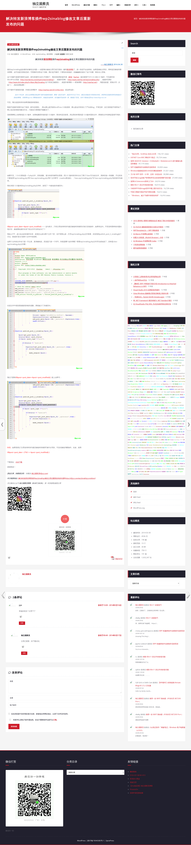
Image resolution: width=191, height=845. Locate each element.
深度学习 (172, 397)
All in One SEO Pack (152, 429)
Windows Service (180, 339)
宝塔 (131, 339)
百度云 (141, 434)
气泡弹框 (176, 360)
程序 (143, 386)
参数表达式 (142, 376)
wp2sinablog (41, 54)
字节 (134, 381)
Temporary (157, 458)
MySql (176, 469)
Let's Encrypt (147, 386)
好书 (135, 400)
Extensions (146, 474)
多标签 (132, 363)
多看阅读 (159, 424)
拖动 (176, 378)
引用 (164, 429)
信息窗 (173, 455)
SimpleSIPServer (132, 336)
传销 (166, 439)
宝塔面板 (154, 370)
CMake (144, 458)
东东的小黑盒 (135, 779)
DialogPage (177, 325)
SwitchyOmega (168, 445)
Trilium (157, 381)
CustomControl (143, 424)
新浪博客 (50, 54)
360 (151, 410)
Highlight (175, 355)
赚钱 (164, 349)
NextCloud (136, 413)
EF (178, 471)
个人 (103, 5)
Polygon (178, 370)
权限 (184, 421)
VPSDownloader (151, 357)
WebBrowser (173, 328)
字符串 (181, 410)
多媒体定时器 (146, 352)
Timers (149, 402)
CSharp (159, 421)
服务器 (151, 325)
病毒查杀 (173, 426)
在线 (135, 347)
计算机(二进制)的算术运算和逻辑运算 (147, 276)
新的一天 (144, 429)
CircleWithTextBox (148, 384)
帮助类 (181, 463)
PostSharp (167, 363)
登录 (152, 328)
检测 (138, 378)
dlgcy (129, 437)
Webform (170, 442)
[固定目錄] (122, 43)
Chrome (181, 331)
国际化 (137, 389)
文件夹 (142, 360)
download (174, 432)
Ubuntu (133, 344)
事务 (184, 325)
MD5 (154, 378)
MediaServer (141, 328)
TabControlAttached (133, 408)
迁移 (130, 357)
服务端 (131, 381)
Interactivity (142, 347)
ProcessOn (150, 368)
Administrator (135, 474)
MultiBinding (157, 413)
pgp (177, 402)
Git (163, 394)
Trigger (155, 325)
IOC (167, 339)
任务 (158, 368)
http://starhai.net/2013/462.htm (51, 90)
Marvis (171, 453)
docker (150, 445)
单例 (150, 336)
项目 (131, 424)
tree (149, 424)
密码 (129, 360)
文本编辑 (154, 421)
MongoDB (168, 331)
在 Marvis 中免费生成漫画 (143, 234)
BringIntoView (134, 384)
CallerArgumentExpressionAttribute (137, 402)
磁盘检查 (140, 352)
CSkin (136, 447)
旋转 (163, 424)
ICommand (139, 437)
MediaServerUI (132, 373)
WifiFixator (176, 336)
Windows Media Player (159, 365)
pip (135, 471)
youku (146, 341)
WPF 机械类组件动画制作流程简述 (143, 167)
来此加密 (146, 355)
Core (165, 416)
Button (169, 469)
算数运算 (161, 331)
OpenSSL (177, 394)
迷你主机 (163, 408)
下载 (179, 432)
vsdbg (134, 421)
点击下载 (19, 462)
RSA (141, 400)
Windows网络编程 (160, 373)
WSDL (147, 378)
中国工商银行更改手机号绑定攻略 (143, 192)
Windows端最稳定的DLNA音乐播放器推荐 (146, 171)
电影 (170, 471)
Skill (165, 432)
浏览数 (145, 434)
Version (159, 355)
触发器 (141, 439)
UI (138, 429)
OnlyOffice (160, 416)
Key (172, 325)
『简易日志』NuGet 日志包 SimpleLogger (148, 297)
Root (161, 381)
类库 (150, 347)
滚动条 (181, 394)
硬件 (148, 471)
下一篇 (153, 336)
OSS (175, 339)
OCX (168, 447)
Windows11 (131, 453)
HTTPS (154, 410)
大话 (178, 429)
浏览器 (166, 344)
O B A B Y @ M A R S (137, 775)
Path (130, 347)
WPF (111, 5)
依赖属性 (137, 410)
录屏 (139, 339)
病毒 (169, 370)
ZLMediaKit (164, 370)
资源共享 (127, 5)
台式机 (150, 466)
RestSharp (147, 381)
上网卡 (155, 384)
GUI (136, 328)
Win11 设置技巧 (156, 605)
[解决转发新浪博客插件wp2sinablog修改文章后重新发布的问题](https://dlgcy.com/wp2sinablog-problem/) (57, 478)
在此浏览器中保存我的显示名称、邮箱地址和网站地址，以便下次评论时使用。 (40, 714)
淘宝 (179, 378)
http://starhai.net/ (90, 82)
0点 (164, 463)
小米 (174, 347)
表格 (181, 429)
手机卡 (129, 394)
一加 (177, 341)
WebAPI (170, 376)
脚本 (145, 408)
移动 (145, 365)
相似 (130, 442)
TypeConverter (154, 352)
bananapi (179, 434)
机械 (143, 389)
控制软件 (132, 410)
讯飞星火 (163, 357)
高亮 (129, 339)
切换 (171, 368)
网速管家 (144, 442)
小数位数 (176, 453)
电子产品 (153, 426)
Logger (139, 405)
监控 (137, 373)
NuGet (177, 410)
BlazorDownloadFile (133, 370)
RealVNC (142, 341)
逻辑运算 (182, 408)
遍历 (155, 402)
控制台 (170, 408)
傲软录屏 (147, 389)
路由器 (146, 328)
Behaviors (132, 466)
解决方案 (87, 5)
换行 (173, 378)
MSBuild (171, 434)
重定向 (158, 384)
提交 (135, 453)
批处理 (134, 376)
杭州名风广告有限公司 (153, 437)
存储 (144, 469)
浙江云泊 (175, 413)
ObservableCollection (147, 447)
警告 (140, 370)
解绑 (149, 331)
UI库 (181, 325)
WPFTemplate (175, 405)
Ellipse (141, 392)
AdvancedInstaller (138, 418)
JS (165, 463)
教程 (95, 5)
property (140, 368)
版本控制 (180, 355)
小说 (178, 445)
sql (161, 384)
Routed (158, 378)
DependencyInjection (155, 471)
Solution (165, 347)
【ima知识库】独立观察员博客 (141, 786)
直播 (129, 439)
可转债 (154, 447)
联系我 (152, 5)
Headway (131, 333)
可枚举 (164, 466)
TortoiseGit (166, 336)
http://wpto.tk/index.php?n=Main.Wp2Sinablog (27, 82)
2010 (129, 389)
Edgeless (149, 397)
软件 (173, 360)
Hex (163, 355)
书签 (134, 360)
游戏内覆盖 (161, 405)
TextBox (147, 426)
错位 (136, 355)
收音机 (161, 378)
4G (150, 426)
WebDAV (135, 339)
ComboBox (158, 469)
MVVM (179, 424)
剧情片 (172, 349)
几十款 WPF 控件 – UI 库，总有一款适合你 (146, 174)
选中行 (141, 325)
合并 (179, 389)
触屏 (171, 347)
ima (160, 439)
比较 (170, 455)
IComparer (156, 328)
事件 (171, 355)
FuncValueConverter (153, 439)
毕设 (138, 325)
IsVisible (130, 355)
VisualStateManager (157, 347)
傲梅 (140, 381)
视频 (134, 447)
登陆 (149, 328)
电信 (181, 432)
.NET (151, 365)
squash (162, 344)
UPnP (129, 413)
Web (183, 336)
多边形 (168, 424)
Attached (130, 352)
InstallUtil (168, 381)
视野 (147, 370)
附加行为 (182, 466)
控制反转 (140, 384)
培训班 (148, 418)
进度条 (170, 384)
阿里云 (165, 355)
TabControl (159, 349)
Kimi (160, 437)
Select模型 (181, 453)
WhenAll (147, 376)
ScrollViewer (131, 458)
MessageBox (182, 461)
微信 (143, 437)
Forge (131, 439)
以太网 (167, 360)
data (162, 400)
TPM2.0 (155, 392)
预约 (170, 426)
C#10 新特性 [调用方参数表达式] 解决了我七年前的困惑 (154, 221)
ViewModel (166, 453)
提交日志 (131, 400)
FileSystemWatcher (144, 461)
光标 (172, 466)
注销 (164, 461)
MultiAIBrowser (173, 333)
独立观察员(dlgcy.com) (39, 473)
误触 (169, 355)
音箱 (158, 402)
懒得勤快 (133, 772)
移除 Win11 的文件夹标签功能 (142, 185)
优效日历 (133, 782)
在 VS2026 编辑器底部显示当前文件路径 (148, 227)
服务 (182, 455)
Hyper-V (130, 426)
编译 (132, 421)
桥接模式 (177, 421)
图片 (167, 408)
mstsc (166, 442)
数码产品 (167, 349)
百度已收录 (69, 54)
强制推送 (133, 331)
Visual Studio (148, 394)
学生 (182, 418)
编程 (118, 5)
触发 (169, 339)
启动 (150, 355)
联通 (139, 357)
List (140, 421)
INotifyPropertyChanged (147, 339)
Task (160, 376)
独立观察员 (40, 3)
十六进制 (142, 410)
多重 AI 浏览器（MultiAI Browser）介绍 (148, 237)
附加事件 (174, 418)
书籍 (153, 416)
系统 (164, 339)
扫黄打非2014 (135, 455)
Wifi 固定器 (175, 384)
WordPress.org (139, 508)
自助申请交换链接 (136, 793)
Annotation (159, 426)
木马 (163, 363)
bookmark (160, 352)
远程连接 (181, 405)
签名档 (131, 432)
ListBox (154, 376)
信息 (135, 439)
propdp (179, 418)
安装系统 (181, 458)
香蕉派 (167, 432)
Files (132, 413)
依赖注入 (151, 413)
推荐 (169, 439)
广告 (178, 408)
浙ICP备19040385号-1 (95, 840)
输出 (177, 458)
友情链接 (139, 365)
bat (138, 394)
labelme (175, 424)
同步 (166, 413)
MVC (174, 450)
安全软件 (148, 432)
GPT (133, 434)
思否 (146, 455)
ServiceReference (140, 344)
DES (136, 469)
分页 (182, 328)
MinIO (177, 450)
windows (170, 413)
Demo (166, 434)
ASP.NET (168, 397)
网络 (178, 463)
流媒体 (173, 471)
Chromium (133, 445)
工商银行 (167, 458)
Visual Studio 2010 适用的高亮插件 (146, 290)
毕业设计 (135, 352)
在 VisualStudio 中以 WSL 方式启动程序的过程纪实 (152, 304)
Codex (160, 410)
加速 (160, 400)
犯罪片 (144, 418)
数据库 (163, 397)
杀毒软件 (159, 370)
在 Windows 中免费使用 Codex (144, 241)
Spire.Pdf (153, 418)
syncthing (154, 466)
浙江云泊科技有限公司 (153, 341)
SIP (133, 426)
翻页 (166, 365)
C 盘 (177, 347)
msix (173, 469)
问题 (158, 447)
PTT (161, 360)
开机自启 (134, 416)
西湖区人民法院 (170, 463)
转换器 (176, 389)
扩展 (140, 458)
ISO (171, 394)
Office (160, 463)
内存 (137, 376)
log (157, 400)
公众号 (168, 392)
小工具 (155, 455)
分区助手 (130, 341)
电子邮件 (152, 405)
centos (154, 434)
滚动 (176, 463)
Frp (177, 331)
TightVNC (146, 413)
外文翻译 (130, 328)
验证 (162, 333)
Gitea (168, 450)
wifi (160, 402)
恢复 (133, 471)
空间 (177, 426)
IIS (170, 437)
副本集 (174, 357)
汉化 (137, 368)
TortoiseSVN (173, 363)
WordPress (76, 5)
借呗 (157, 357)
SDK (158, 410)
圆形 (138, 421)
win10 (148, 408)
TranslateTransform (155, 408)
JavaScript (144, 405)
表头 (174, 402)
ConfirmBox (142, 394)
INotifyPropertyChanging (134, 450)
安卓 (174, 458)
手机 (166, 386)
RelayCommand (150, 458)
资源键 (143, 455)
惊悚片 (162, 458)
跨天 (159, 429)
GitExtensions (141, 432)
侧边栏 (151, 389)
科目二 (129, 325)
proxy (174, 370)
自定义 (161, 341)
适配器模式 (140, 469)
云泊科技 (179, 352)
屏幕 (130, 397)
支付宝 (176, 461)
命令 (157, 336)
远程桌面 (160, 394)
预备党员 (130, 447)
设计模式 (156, 339)
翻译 (159, 357)
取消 (184, 341)
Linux (160, 442)
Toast (149, 370)
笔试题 (144, 368)
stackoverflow (156, 432)
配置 (180, 450)
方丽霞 (172, 461)
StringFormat (136, 392)
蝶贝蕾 (129, 344)
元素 (179, 344)
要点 (165, 392)
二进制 (164, 381)
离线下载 (161, 368)
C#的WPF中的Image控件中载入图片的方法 (146, 188)
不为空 (182, 389)
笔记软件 (161, 453)
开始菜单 (149, 434)
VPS (171, 432)
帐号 (138, 424)
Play (165, 378)
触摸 (143, 365)
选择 (147, 347)
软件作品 (164, 437)
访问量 (157, 418)
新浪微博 (138, 333)
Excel (152, 402)
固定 (135, 365)
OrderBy (174, 408)
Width (158, 325)
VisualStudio (133, 386)
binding (144, 400)
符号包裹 (152, 453)
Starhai (76, 77)
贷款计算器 (157, 461)
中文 (134, 341)
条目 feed (136, 497)
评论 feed (136, 502)
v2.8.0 (174, 368)
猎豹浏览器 (158, 333)
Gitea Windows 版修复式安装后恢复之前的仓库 (150, 293)
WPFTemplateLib (148, 360)
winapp (130, 416)
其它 (136, 5)
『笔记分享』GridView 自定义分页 (143, 154)
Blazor (138, 439)
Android (137, 463)
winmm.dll (164, 469)
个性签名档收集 (139, 244)
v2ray (165, 402)
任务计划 (130, 392)
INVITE (141, 474)
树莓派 (151, 378)
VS (135, 333)
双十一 (153, 442)
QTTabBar (141, 471)
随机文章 (159, 363)
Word (160, 397)
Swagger (177, 397)
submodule (165, 426)
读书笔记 (138, 360)
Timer (134, 378)
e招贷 (174, 434)
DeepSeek (167, 394)
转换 (146, 437)
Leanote (141, 363)
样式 (152, 373)
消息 (179, 455)
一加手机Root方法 (140, 280)
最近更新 (168, 461)
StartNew (173, 392)
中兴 (133, 394)
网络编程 (141, 331)
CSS (130, 461)
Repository (165, 384)
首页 (66, 5)
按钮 (174, 376)
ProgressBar (166, 389)
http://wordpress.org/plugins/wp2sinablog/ (37, 79)
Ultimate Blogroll (172, 344)
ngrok (181, 471)
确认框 (173, 386)
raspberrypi (164, 421)
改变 (165, 331)
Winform (173, 437)
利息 (167, 333)
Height (147, 336)
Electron (172, 421)
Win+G (151, 450)
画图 (174, 410)
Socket (162, 413)
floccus (129, 463)
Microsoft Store (144, 466)
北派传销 (153, 469)
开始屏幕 (174, 416)
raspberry (143, 450)
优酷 (161, 389)
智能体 (154, 450)
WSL (172, 370)
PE (136, 357)
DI (174, 341)
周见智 (134, 424)
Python (182, 392)
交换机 (169, 325)
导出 (156, 331)
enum (178, 368)
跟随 (165, 333)
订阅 (55, 720)
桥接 (148, 325)
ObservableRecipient (171, 429)
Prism (129, 331)
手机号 (155, 363)
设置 (146, 410)
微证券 (180, 384)
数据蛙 (160, 434)
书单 (176, 455)
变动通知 (166, 455)
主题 (162, 325)
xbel (152, 432)
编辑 (153, 461)
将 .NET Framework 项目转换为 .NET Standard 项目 (152, 300)
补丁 (169, 365)
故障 (162, 432)
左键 (173, 394)
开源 (171, 447)
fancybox (143, 333)
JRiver (157, 442)
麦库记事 (136, 461)
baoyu (144, 357)
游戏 (165, 450)
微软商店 (146, 331)
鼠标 (181, 421)
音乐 (129, 424)
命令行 (144, 325)
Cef (170, 360)
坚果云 (162, 439)
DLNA (178, 349)
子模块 (129, 455)
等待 (149, 373)
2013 (158, 389)
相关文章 (169, 416)
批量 (138, 453)
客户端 (173, 373)
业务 (177, 471)
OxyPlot (154, 349)
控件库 (147, 453)
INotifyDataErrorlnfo (158, 445)
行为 (154, 333)
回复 (22, 623)
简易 (168, 328)
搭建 (131, 360)
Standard (144, 421)
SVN (181, 336)
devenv (139, 386)
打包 (163, 402)
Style (169, 341)
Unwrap (149, 400)
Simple (172, 439)
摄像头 (179, 347)
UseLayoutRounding (142, 416)
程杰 (158, 376)
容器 (171, 450)
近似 (131, 378)
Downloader (144, 373)
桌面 (148, 450)
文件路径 (135, 429)
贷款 (140, 373)
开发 (165, 424)
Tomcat (137, 341)
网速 (160, 447)
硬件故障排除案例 (140, 248)
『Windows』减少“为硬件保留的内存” (145, 195)
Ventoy (134, 357)
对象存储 (153, 381)
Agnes (183, 357)
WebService (143, 445)
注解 (172, 339)
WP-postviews (179, 386)
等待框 (141, 413)
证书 (133, 463)
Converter (136, 434)
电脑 (156, 355)
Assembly (176, 439)
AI (158, 331)
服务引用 (161, 339)
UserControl (141, 426)
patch (137, 445)
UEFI (131, 418)
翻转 (152, 392)
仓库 (163, 434)
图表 (169, 421)
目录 (137, 331)
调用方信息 (143, 397)
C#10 (145, 392)
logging (165, 325)
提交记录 (137, 466)
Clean (138, 400)
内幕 (151, 376)
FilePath (155, 394)
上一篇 (159, 455)
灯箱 (183, 424)
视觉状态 (141, 408)
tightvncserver (170, 352)
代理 (162, 455)
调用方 (169, 386)
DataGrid (170, 402)
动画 (133, 397)
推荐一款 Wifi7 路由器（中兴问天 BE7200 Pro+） (164, 714)
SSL (171, 424)
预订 (181, 413)
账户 (135, 437)
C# (133, 347)
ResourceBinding (148, 363)
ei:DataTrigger (177, 365)
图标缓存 (133, 368)
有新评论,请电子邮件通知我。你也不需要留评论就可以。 (35, 720)
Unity (149, 455)
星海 (70, 77)
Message (134, 325)
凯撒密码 (181, 426)
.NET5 (182, 344)
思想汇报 (135, 432)
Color (156, 416)
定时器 (138, 336)
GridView (160, 336)
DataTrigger (142, 378)
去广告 (152, 424)
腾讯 (154, 373)
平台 (132, 437)
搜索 (162, 461)
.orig (168, 437)
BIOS (150, 421)
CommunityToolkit (137, 442)
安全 (163, 447)
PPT (171, 418)
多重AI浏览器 (156, 344)
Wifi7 (161, 328)
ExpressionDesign (132, 349)
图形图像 (142, 336)
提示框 (171, 458)
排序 (153, 355)
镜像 (157, 434)
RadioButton (178, 376)
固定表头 (169, 466)
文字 (135, 394)
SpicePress (167, 368)
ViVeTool (153, 400)
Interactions (169, 357)
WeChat (182, 445)
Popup (129, 471)
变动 (158, 463)
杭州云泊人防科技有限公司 (158, 386)
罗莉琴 (181, 439)
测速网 (145, 439)
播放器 (165, 400)
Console (137, 458)
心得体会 (148, 469)
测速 (149, 410)
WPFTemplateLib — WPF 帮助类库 (146, 230)
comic (182, 437)
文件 (165, 352)
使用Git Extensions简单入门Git (142, 181)
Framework (153, 463)
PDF (139, 397)
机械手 (156, 453)
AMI (179, 413)
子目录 (136, 397)
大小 (175, 352)
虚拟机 (148, 392)
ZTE (148, 421)
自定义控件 (156, 360)
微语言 (154, 368)
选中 (164, 410)
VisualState (141, 355)
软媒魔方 (164, 471)
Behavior (178, 437)
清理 (148, 365)
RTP (151, 442)
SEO (163, 442)
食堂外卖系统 (160, 450)
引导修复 (179, 328)
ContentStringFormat (144, 463)
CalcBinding (143, 453)
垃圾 (148, 442)
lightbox (179, 363)
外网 (183, 434)
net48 (135, 426)
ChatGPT (133, 389)
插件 (134, 355)
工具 (147, 445)
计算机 (147, 344)
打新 (167, 471)
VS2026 (151, 344)
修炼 (143, 381)
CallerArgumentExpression (144, 349)
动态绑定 (174, 331)
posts (175, 349)
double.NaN (155, 397)
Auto (169, 373)
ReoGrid (135, 405)
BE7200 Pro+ (131, 469)
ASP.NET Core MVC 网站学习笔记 (143, 157)
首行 (141, 389)
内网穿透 (171, 389)
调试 (171, 410)
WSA (139, 447)
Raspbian (160, 466)
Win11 (137, 381)
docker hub (149, 333)
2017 (177, 357)
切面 (138, 347)
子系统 (152, 331)
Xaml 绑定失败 (181, 442)
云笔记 (178, 466)
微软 (133, 461)
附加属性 (167, 410)
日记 (129, 410)
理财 (166, 447)
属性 (180, 357)
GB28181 (136, 363)
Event (172, 365)
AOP (184, 410)
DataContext (179, 416)
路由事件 (178, 392)
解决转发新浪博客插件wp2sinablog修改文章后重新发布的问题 (162, 18)
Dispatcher (165, 376)
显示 (140, 455)
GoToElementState (164, 418)
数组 (173, 381)
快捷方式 (180, 341)
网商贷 (163, 360)
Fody (129, 384)
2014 (140, 429)
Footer (176, 381)
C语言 (155, 389)
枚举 (152, 455)
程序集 (171, 336)
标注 (141, 357)
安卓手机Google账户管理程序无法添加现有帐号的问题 (151, 178)
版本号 (159, 392)
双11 (148, 405)
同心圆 (175, 442)
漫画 (155, 424)
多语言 (156, 405)
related (143, 370)
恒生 (129, 445)
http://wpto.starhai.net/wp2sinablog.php (83, 79)
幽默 (137, 471)
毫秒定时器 (181, 469)
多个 (162, 392)
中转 (167, 373)
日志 (175, 466)
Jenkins (150, 416)
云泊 (134, 328)
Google (164, 328)
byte (168, 347)
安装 (161, 429)
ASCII (129, 421)
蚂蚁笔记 (165, 341)
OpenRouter (168, 405)
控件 (172, 341)
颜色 (146, 471)
